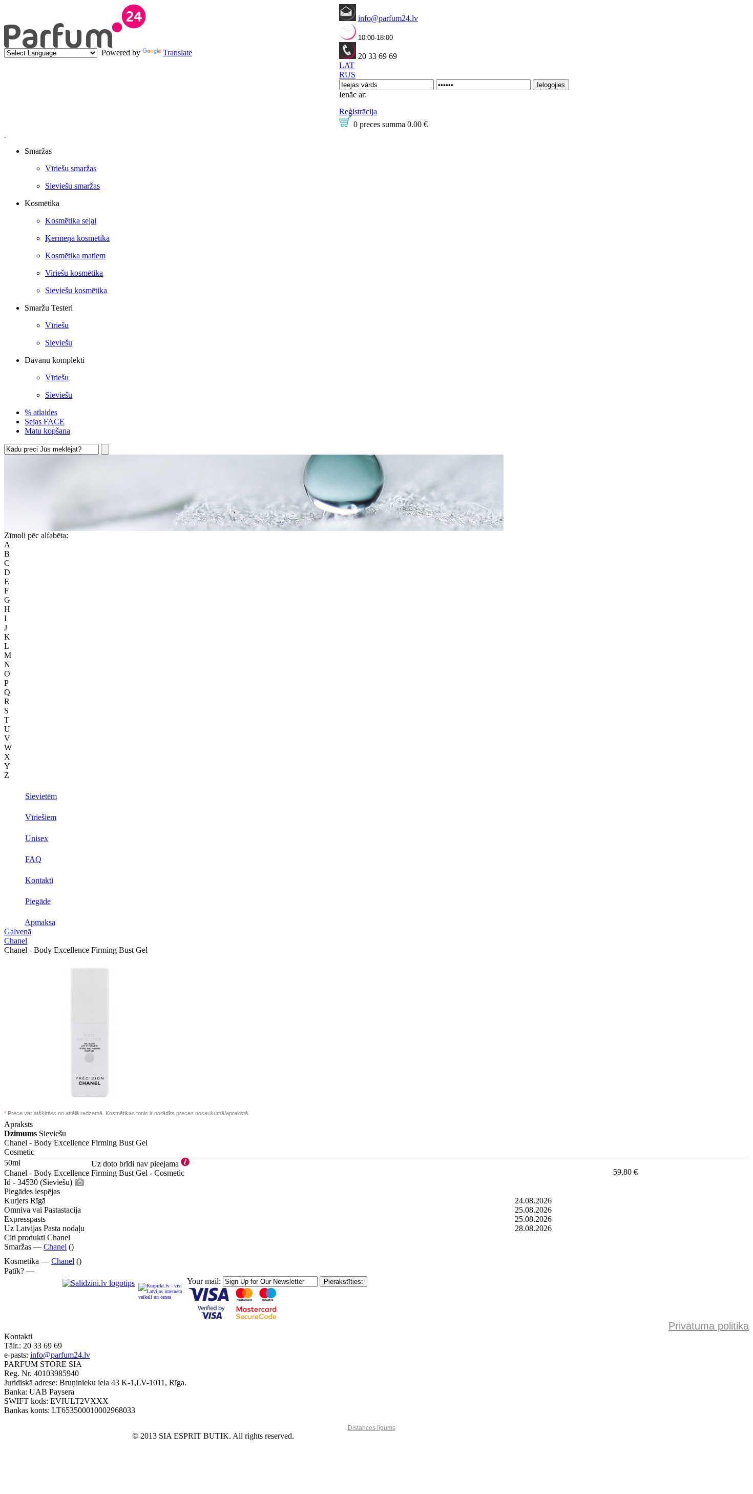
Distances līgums (371, 1427)
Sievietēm (41, 796)
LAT (346, 65)
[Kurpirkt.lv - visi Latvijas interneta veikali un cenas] (160, 1291)
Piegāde (38, 901)
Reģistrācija (358, 111)
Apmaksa (40, 922)
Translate (177, 52)
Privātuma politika (708, 1326)
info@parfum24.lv (388, 18)
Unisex (36, 838)
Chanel (15, 940)
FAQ (33, 859)
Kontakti (39, 880)
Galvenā (17, 931)
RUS (347, 74)
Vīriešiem (40, 817)
